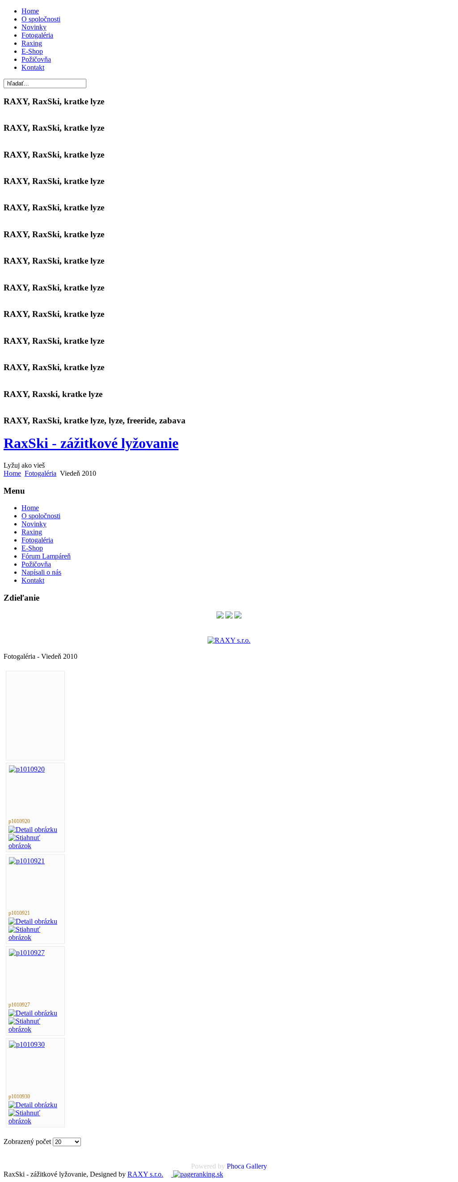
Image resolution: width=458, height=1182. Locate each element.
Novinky (34, 27)
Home (30, 11)
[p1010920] (27, 769)
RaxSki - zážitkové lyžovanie (91, 443)
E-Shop (32, 51)
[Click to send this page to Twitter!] (229, 616)
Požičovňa (36, 59)
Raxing (31, 43)
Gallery (256, 1166)
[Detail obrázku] (32, 829)
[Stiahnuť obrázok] (35, 845)
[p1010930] (27, 1044)
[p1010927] (27, 952)
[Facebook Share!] (220, 616)
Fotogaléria (37, 35)
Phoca (235, 1166)
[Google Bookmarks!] (238, 616)
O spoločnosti (40, 19)
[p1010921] (27, 861)
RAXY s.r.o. (145, 1174)
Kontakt (32, 67)
